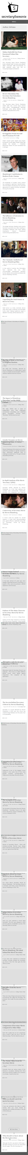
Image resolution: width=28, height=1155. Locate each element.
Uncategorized (22, 706)
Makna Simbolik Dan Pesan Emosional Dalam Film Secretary (12, 54)
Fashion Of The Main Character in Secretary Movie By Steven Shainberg (14, 613)
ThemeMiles (4, 1151)
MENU (14, 21)
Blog (19, 58)
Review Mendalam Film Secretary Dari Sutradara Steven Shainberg (11, 96)
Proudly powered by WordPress (9, 1150)
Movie (6, 59)
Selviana (15, 58)
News (9, 59)
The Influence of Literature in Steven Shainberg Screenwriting (13, 218)
